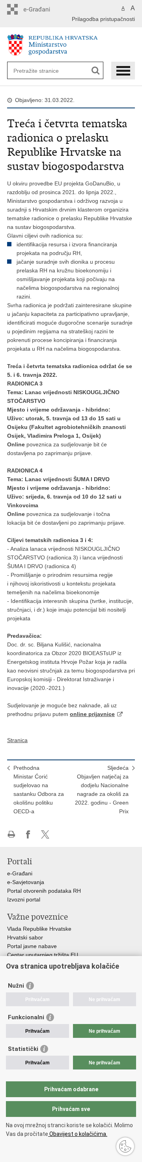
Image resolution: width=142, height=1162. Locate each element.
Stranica (17, 740)
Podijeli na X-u (45, 834)
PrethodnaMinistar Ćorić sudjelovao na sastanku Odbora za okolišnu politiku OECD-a (38, 789)
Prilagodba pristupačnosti (103, 19)
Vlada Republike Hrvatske (39, 929)
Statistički (23, 1048)
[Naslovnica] (71, 45)
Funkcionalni (26, 1017)
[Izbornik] (123, 70)
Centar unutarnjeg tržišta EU (42, 955)
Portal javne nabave (32, 946)
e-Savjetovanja (25, 882)
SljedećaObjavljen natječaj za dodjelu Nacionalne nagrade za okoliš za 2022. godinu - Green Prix (102, 789)
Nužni (16, 985)
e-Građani (19, 873)
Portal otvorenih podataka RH (44, 891)
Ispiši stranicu (11, 834)
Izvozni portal (23, 899)
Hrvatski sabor (25, 937)
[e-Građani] (41, 9)
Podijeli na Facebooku (28, 834)
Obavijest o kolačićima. (77, 1134)
